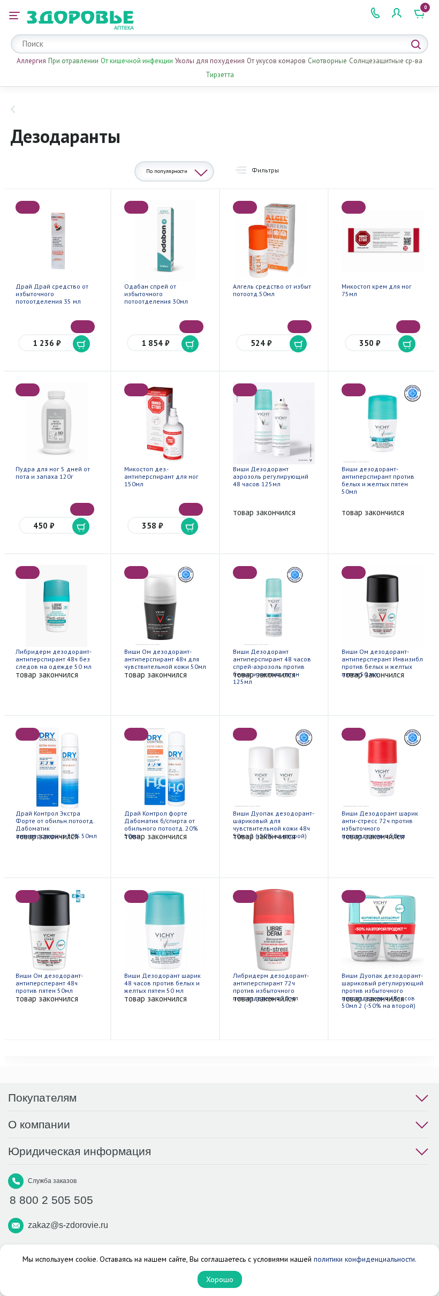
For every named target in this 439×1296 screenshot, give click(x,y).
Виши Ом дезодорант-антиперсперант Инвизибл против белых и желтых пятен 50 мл (382, 662)
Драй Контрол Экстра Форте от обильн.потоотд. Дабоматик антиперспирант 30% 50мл (56, 824)
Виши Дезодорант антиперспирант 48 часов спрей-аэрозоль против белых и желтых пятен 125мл (272, 666)
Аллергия (31, 60)
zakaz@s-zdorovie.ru (68, 1225)
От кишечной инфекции (137, 60)
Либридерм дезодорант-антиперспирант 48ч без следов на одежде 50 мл (54, 658)
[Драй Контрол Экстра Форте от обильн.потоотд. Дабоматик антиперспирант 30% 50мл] (56, 768)
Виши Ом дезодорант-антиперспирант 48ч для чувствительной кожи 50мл (165, 658)
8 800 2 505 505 (51, 1200)
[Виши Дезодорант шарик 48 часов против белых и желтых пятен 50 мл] (165, 930)
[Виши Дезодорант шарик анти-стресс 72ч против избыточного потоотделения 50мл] (382, 768)
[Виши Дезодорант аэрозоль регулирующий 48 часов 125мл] (274, 423)
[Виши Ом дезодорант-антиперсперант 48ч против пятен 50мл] (56, 930)
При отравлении (73, 60)
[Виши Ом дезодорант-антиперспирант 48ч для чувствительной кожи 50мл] (165, 606)
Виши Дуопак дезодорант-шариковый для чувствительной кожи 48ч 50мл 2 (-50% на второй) (273, 824)
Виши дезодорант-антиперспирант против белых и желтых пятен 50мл (378, 480)
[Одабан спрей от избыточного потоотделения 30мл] (165, 241)
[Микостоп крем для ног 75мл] (382, 241)
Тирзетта (220, 74)
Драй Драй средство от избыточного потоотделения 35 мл (52, 293)
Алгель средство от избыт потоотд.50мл (272, 290)
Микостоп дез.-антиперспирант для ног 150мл (161, 476)
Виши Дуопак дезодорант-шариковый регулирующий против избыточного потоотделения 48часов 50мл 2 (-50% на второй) (382, 990)
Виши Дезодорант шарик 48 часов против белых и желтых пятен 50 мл (162, 982)
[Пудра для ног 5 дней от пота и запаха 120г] (56, 423)
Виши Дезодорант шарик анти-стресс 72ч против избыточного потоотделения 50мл (380, 824)
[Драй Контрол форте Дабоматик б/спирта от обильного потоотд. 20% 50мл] (165, 768)
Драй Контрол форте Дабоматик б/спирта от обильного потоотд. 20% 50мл (161, 824)
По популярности (166, 171)
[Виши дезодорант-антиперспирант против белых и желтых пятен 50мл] (382, 423)
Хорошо (219, 1279)
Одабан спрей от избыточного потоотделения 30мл (156, 293)
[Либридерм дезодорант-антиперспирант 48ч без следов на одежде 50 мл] (56, 606)
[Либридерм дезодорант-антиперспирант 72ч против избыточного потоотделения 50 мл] (274, 930)
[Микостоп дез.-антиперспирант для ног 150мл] (165, 423)
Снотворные (327, 60)
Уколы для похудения (210, 60)
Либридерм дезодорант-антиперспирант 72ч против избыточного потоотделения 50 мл (271, 986)
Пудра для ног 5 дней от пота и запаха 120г (53, 472)
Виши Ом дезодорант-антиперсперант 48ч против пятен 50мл (49, 982)
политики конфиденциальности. (365, 1259)
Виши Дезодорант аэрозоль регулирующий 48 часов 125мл (270, 476)
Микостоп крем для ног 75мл (377, 290)
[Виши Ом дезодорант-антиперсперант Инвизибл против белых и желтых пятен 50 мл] (382, 606)
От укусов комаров (276, 60)
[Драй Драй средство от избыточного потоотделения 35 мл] (56, 241)
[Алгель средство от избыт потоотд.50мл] (274, 241)
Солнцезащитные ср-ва (385, 60)
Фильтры (265, 170)
